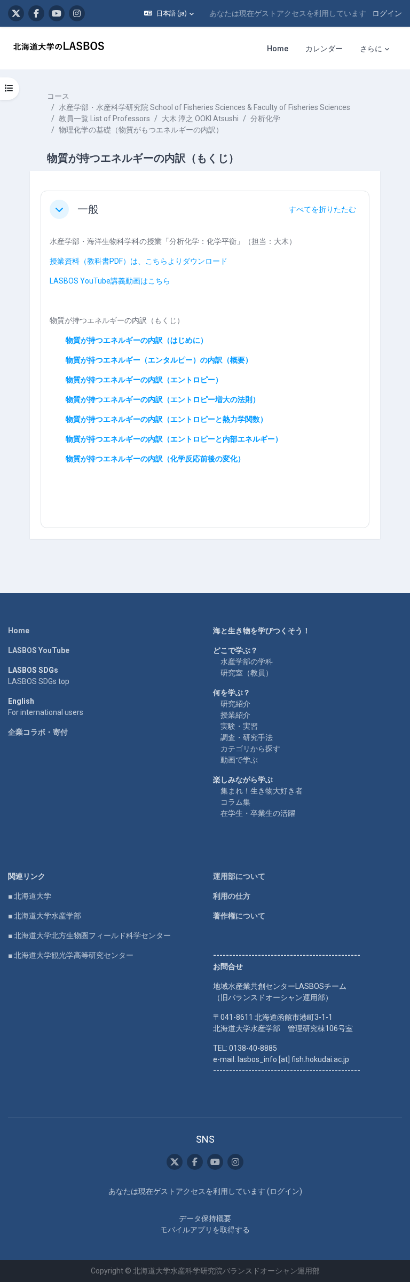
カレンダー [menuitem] (324, 48)
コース (58, 96)
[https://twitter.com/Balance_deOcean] (16, 13)
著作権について (239, 915)
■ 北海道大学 (29, 896)
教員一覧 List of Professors (104, 118)
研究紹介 (235, 703)
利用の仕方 (231, 896)
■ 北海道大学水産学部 (44, 915)
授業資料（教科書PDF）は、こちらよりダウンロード (138, 261)
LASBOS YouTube (38, 650)
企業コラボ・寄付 (38, 732)
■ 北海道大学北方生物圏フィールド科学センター (89, 935)
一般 (88, 209)
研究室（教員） (246, 672)
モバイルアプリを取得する (205, 1229)
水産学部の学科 (246, 661)
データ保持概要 (205, 1218)
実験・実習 (239, 726)
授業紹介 (235, 715)
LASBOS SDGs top (38, 681)
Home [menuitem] (277, 48)
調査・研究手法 (246, 737)
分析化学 (265, 118)
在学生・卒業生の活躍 (257, 813)
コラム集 (235, 802)
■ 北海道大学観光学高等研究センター (70, 955)
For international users (45, 712)
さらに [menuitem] (371, 48)
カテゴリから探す (250, 748)
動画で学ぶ (239, 760)
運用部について (239, 876)
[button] (169, 13)
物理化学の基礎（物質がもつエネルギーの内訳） (141, 129)
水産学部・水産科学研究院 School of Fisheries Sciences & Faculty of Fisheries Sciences (204, 107)
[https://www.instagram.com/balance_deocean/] (77, 13)
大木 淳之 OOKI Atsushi (200, 118)
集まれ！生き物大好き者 (261, 790)
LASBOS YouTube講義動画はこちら (110, 281)
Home (18, 630)
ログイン (387, 13)
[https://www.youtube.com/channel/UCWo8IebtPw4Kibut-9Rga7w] (57, 13)
